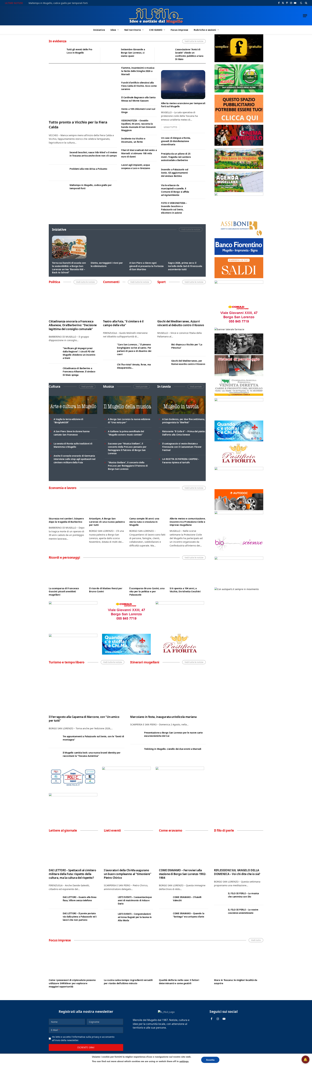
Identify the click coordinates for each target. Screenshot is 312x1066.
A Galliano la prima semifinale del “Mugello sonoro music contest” (126, 433)
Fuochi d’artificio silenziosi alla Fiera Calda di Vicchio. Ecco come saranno (139, 86)
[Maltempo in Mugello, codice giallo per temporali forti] (58, 189)
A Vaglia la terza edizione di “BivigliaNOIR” (68, 421)
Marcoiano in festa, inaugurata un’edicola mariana (163, 717)
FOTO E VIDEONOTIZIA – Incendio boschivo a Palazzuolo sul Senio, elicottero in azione (174, 207)
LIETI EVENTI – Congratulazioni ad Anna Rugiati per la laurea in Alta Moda (135, 917)
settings (183, 1061)
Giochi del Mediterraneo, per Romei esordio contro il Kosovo (188, 362)
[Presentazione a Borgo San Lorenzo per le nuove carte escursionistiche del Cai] (135, 736)
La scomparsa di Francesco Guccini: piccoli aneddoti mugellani (64, 591)
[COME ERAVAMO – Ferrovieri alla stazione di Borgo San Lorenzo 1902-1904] (183, 850)
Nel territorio (132, 29)
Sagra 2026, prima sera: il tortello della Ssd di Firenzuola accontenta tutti (185, 266)
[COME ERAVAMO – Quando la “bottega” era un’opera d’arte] (164, 917)
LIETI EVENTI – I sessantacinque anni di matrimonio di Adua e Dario (135, 900)
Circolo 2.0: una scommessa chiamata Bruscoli (136, 51)
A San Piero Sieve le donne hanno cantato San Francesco (72, 433)
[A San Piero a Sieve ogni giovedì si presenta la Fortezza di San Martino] (146, 247)
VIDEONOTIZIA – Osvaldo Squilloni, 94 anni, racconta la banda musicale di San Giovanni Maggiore (138, 125)
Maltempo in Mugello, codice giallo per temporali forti (90, 186)
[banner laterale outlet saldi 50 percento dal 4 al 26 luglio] (238, 277)
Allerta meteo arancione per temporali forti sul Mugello (183, 105)
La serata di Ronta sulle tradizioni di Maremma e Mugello (73, 445)
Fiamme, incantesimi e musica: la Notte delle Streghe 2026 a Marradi (138, 71)
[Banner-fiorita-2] (180, 653)
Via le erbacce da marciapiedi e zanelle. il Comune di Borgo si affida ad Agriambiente (175, 190)
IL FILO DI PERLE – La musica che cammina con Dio (243, 895)
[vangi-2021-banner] (73, 795)
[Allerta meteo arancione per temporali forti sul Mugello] (183, 84)
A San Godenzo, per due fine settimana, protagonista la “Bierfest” (183, 421)
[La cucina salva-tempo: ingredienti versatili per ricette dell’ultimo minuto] (128, 960)
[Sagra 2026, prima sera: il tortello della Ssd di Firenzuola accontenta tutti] (185, 247)
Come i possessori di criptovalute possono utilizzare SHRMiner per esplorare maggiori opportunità (72, 983)
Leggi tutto (170, 127)
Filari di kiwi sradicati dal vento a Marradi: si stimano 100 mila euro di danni (139, 153)
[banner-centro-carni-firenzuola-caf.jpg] (238, 394)
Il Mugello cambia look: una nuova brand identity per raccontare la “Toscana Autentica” (91, 754)
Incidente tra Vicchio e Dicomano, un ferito (133, 140)
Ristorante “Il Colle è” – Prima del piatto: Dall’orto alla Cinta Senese (183, 433)
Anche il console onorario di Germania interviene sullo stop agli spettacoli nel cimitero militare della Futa (74, 459)
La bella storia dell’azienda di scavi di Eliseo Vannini (145, 520)
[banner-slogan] (238, 61)
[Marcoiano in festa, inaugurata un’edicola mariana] (168, 689)
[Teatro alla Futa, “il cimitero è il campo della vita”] (127, 302)
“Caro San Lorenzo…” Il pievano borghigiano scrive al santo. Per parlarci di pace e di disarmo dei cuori (134, 349)
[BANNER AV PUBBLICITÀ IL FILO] (238, 121)
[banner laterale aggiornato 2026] (73, 786)
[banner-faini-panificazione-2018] (73, 636)
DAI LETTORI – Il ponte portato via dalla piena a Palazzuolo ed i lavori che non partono (80, 916)
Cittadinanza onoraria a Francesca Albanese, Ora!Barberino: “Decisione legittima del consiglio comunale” (73, 325)
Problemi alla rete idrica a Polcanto (88, 168)
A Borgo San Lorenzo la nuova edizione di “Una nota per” (129, 421)
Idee (113, 29)
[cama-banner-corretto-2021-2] (238, 375)
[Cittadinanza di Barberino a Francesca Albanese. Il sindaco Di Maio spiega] (54, 371)
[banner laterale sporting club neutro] (126, 769)
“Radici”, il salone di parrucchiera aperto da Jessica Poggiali (187, 521)
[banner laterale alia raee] (238, 194)
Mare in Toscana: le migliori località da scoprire (235, 981)
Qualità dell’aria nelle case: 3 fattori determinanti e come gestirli (179, 981)
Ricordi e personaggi (64, 557)
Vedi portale (87, 386)
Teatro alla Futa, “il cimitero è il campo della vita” (123, 323)
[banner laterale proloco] (238, 168)
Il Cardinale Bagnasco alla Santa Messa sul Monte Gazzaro (138, 99)
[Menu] (305, 15)
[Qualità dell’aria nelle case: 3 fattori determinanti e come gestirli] (183, 960)
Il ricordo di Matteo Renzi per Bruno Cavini (105, 590)
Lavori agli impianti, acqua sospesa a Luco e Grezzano (135, 166)
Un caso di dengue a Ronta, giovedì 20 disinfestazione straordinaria (176, 141)
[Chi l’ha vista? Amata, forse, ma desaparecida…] (108, 368)
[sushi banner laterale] (180, 769)
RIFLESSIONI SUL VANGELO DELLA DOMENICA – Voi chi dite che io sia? (237, 872)
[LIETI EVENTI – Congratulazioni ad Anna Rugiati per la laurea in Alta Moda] (109, 917)
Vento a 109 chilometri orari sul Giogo (138, 110)
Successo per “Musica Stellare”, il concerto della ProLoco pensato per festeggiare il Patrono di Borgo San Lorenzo (127, 448)
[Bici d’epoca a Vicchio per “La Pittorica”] (162, 348)
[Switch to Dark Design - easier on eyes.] (301, 3)
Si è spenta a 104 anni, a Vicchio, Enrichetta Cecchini (185, 590)
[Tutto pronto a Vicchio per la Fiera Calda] (83, 91)
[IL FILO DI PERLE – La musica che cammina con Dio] (219, 897)
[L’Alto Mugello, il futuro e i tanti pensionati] (67, 504)
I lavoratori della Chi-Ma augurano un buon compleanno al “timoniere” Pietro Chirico (127, 874)
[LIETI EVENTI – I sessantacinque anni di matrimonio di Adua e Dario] (109, 900)
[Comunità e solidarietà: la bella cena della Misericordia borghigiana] (56, 55)
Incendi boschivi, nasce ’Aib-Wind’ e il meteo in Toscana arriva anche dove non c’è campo (93, 154)
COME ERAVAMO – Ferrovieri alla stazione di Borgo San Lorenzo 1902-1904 (182, 874)
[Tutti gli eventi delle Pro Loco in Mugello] (164, 55)
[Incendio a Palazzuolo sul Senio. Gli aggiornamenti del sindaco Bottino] (199, 173)
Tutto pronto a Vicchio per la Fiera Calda (50, 3)
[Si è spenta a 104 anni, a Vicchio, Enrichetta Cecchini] (188, 574)
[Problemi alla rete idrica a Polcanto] (58, 173)
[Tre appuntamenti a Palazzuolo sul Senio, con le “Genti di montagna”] (54, 740)
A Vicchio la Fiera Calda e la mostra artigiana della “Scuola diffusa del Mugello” (106, 521)
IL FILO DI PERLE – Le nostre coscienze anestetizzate (243, 911)
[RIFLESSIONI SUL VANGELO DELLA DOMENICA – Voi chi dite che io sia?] (238, 850)
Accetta (210, 1060)
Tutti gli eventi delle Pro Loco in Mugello (188, 51)
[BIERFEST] (238, 91)
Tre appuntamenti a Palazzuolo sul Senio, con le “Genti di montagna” (93, 738)
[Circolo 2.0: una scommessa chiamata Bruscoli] (110, 55)
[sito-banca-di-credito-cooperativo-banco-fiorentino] (238, 254)
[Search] (305, 3)
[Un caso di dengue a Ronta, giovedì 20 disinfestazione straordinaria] (199, 141)
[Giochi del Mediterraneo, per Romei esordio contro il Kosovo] (162, 364)
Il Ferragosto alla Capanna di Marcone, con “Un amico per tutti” (84, 718)
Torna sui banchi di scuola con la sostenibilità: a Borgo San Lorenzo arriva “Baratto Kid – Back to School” (69, 267)
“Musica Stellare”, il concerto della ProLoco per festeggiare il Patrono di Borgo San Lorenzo (128, 465)
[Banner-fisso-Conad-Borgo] (126, 621)
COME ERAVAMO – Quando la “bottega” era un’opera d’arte (188, 915)
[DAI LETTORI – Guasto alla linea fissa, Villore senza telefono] (54, 900)
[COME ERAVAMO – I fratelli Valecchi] (164, 900)
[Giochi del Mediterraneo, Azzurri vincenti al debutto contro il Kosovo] (181, 302)
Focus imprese (179, 29)
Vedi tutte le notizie (194, 41)
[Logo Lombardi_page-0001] (73, 603)
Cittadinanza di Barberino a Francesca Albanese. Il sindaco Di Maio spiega (79, 371)
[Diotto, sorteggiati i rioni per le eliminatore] (108, 247)
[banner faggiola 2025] (180, 603)
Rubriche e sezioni (205, 29)
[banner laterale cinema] (238, 144)
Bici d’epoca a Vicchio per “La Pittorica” (186, 346)
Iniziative (99, 29)
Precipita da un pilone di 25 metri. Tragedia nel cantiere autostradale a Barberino (176, 157)
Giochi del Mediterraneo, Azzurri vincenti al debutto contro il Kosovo (180, 323)
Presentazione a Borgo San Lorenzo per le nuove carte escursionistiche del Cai (173, 734)
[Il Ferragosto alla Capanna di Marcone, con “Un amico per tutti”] (86, 689)
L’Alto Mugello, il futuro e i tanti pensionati (66, 520)
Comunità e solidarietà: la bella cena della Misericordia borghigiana (82, 52)
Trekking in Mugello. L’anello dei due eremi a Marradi (172, 748)
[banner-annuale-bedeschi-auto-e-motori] (238, 513)
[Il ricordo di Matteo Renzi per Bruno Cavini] (107, 574)
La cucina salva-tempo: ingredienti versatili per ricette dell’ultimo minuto (128, 981)
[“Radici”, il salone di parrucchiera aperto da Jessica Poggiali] (188, 504)
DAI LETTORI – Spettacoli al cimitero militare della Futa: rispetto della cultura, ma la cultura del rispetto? (72, 874)
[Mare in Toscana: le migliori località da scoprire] (238, 960)
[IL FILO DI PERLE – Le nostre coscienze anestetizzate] (219, 913)
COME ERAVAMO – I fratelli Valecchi (187, 899)
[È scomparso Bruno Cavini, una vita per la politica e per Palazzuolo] (147, 574)
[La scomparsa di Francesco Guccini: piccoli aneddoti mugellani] (67, 574)
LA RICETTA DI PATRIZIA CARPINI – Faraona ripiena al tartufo (180, 460)
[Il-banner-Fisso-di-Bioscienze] (238, 553)
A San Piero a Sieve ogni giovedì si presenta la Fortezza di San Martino (146, 266)
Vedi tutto (256, 940)
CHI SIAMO (155, 29)
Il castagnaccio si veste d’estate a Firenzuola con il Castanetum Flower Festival (182, 447)
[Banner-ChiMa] (126, 653)
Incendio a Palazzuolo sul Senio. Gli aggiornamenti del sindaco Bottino (174, 172)
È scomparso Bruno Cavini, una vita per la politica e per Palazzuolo (147, 591)
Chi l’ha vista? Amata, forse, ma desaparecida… (134, 366)
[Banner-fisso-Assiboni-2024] (238, 235)
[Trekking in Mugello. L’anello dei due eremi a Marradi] (135, 752)
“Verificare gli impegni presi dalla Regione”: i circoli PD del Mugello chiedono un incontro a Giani (79, 353)
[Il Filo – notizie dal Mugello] (156, 15)
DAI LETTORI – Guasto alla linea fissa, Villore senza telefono (79, 899)
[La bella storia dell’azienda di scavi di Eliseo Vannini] (147, 504)
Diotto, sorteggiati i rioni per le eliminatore (107, 264)
